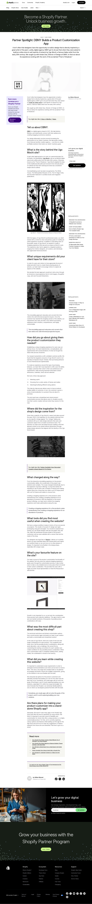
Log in (73, 2)
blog (42, 37)
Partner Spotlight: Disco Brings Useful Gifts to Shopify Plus (46, 750)
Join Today (46, 26)
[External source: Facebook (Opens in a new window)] (56, 779)
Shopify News (15, 7)
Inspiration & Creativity (75, 242)
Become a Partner (12, 120)
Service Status (75, 878)
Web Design (71, 300)
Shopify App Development (75, 226)
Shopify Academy (40, 2)
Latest (31, 7)
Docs (23, 2)
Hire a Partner (74, 876)
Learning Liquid (72, 307)
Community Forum (76, 873)
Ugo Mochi (46, 158)
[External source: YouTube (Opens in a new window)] (74, 893)
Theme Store (42, 873)
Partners (41, 878)
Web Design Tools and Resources (77, 219)
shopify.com (66, 2)
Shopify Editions (27, 873)
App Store (41, 876)
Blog (7, 7)
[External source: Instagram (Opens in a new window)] (77, 893)
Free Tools (58, 881)
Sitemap (47, 894)
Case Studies (24, 7)
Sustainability (26, 884)
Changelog (58, 884)
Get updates (77, 165)
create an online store (35, 102)
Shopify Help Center (76, 870)
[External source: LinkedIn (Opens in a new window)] (63, 779)
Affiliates (41, 881)
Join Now (81, 2)
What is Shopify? (27, 870)
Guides (57, 876)
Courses (57, 878)
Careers (25, 876)
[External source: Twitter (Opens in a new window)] (60, 779)
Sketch (48, 539)
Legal (32, 894)
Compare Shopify (59, 873)
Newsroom (25, 881)
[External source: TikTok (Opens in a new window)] (81, 893)
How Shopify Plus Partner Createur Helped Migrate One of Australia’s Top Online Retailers (46, 740)
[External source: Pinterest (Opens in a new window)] (67, 897)
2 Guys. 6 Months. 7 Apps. (48, 119)
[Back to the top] (8, 868)
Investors (25, 878)
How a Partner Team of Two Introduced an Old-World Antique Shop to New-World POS (45, 765)
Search (82, 7)
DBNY (29, 131)
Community (30, 2)
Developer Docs (43, 870)
